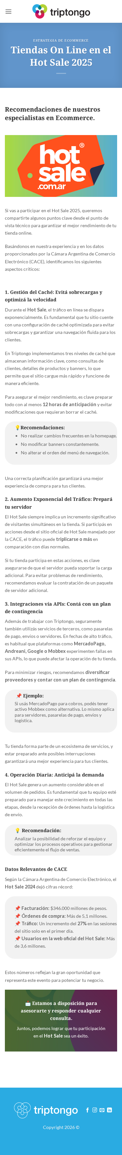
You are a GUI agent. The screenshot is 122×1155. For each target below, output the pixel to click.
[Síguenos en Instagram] (94, 1110)
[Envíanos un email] (102, 1110)
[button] (8, 11)
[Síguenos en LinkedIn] (109, 1110)
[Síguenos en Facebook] (87, 1110)
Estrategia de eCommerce (61, 40)
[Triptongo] (61, 11)
